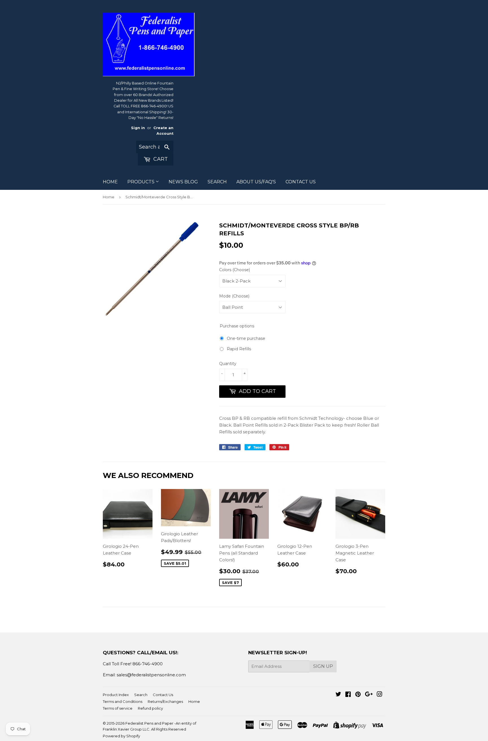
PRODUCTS (141, 181)
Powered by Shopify (121, 736)
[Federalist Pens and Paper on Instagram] (379, 694)
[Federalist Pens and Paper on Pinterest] (358, 694)
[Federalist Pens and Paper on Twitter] (338, 694)
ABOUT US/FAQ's (256, 181)
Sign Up (323, 666)
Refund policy (150, 708)
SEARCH (217, 181)
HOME (110, 181)
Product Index (116, 694)
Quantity (227, 363)
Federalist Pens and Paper (149, 723)
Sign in (138, 128)
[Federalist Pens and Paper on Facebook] (348, 694)
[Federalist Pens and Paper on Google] (369, 694)
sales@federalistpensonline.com (151, 674)
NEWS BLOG (183, 181)
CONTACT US (301, 181)
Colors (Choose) (234, 269)
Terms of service (117, 708)
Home (108, 197)
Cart (160, 159)
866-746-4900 (147, 663)
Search (140, 694)
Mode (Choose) (234, 296)
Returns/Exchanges (165, 701)
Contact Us (163, 694)
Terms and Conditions (122, 701)
